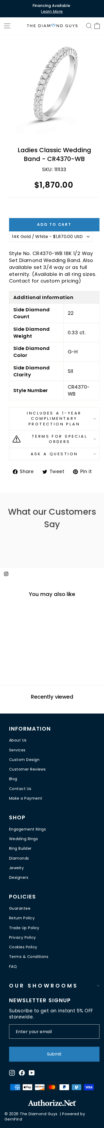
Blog (13, 778)
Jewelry (16, 868)
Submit (54, 1054)
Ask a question (54, 454)
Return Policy (22, 918)
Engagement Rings (27, 829)
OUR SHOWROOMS (43, 985)
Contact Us (20, 788)
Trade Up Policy (24, 927)
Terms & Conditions (28, 956)
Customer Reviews (27, 769)
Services (17, 750)
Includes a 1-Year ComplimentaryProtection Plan (54, 418)
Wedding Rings (23, 838)
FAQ (13, 966)
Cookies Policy (23, 947)
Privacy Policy (22, 937)
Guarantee (19, 908)
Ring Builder (20, 848)
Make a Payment (25, 798)
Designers (18, 877)
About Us (18, 740)
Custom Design (24, 759)
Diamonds (19, 858)
